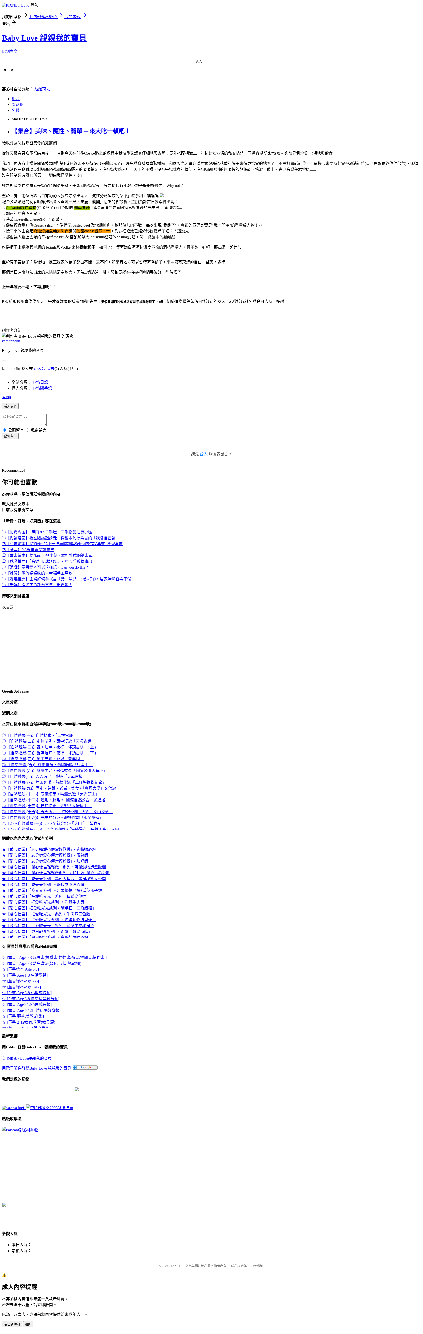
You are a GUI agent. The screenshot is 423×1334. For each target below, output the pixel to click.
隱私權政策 (239, 1266)
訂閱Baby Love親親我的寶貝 (27, 1058)
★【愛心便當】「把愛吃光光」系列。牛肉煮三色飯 (46, 914)
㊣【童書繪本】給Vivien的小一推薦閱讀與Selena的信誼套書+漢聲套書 (62, 544)
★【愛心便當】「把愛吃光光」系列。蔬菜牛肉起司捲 (48, 926)
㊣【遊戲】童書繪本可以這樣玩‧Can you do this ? (45, 567)
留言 (50, 369)
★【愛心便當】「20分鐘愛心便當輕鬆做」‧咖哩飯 (45, 861)
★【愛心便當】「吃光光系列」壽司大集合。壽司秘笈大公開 (54, 879)
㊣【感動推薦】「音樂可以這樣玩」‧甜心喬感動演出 (47, 561)
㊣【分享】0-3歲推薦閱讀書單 (28, 550)
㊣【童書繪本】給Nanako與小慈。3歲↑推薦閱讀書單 (47, 555)
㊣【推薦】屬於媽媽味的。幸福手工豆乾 (37, 573)
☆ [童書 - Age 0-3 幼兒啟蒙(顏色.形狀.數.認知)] (42, 963)
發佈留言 (10, 436)
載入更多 (10, 406)
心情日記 (40, 382)
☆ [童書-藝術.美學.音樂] (23, 1016)
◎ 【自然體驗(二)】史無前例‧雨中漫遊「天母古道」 (48, 741)
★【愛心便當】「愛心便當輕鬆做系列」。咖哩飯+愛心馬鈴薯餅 (56, 873)
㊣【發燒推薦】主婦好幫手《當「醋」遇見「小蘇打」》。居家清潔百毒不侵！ (68, 579)
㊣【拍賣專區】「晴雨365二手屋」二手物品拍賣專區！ (49, 532)
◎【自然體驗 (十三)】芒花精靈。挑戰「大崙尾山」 (47, 806)
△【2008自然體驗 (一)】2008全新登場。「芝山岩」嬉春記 (51, 823)
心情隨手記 (42, 388)
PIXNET (174, 1266)
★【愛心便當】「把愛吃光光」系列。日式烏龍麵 (44, 896)
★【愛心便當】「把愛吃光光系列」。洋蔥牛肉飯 (43, 902)
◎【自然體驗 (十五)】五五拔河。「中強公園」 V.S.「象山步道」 (57, 812)
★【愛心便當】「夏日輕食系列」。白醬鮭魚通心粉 (45, 937)
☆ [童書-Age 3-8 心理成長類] (27, 993)
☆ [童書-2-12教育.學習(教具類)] (29, 1022)
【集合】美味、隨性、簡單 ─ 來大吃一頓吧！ (71, 131)
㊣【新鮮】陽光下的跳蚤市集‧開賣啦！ (37, 585)
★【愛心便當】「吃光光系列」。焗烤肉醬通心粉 (43, 885)
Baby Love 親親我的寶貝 (44, 38)
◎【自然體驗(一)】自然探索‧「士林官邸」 (39, 735)
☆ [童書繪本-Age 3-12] (21, 987)
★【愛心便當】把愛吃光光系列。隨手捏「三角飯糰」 (49, 908)
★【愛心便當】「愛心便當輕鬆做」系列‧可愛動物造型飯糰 (54, 867)
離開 (28, 1324)
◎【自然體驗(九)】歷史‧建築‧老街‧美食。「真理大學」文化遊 (59, 788)
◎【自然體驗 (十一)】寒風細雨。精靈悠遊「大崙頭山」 (50, 794)
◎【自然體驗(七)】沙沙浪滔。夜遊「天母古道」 (44, 776)
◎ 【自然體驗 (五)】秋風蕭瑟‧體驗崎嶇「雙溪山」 (47, 765)
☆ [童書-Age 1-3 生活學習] (25, 975)
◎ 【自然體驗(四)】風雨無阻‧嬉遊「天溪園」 (43, 759)
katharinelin (11, 341)
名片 (16, 110)
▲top (6, 397)
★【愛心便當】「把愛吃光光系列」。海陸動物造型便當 (49, 920)
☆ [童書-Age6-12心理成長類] (27, 1004)
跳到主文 (10, 51)
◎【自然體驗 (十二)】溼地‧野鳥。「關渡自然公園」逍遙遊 (53, 800)
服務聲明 (258, 1266)
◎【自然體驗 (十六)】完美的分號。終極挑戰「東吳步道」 (52, 818)
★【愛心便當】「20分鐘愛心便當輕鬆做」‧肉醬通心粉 (49, 849)
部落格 (18, 105)
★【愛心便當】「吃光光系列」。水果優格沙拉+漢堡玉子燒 (52, 890)
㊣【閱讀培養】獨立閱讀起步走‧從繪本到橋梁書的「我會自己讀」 (60, 538)
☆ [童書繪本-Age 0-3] (20, 969)
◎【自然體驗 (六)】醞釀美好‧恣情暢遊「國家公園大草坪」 (54, 771)
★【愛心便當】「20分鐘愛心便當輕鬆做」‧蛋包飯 (45, 855)
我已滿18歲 (12, 1324)
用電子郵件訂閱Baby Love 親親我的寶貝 (36, 1068)
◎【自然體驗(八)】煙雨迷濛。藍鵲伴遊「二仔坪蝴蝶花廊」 (54, 782)
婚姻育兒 (42, 89)
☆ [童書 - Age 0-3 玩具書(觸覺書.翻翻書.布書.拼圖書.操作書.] (54, 957)
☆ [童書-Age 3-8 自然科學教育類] (30, 999)
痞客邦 (40, 369)
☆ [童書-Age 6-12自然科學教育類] (31, 1010)
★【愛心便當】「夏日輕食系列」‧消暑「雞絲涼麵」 (47, 932)
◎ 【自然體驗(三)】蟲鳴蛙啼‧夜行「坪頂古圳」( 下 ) (49, 753)
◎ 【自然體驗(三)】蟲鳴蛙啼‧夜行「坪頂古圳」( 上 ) (49, 747)
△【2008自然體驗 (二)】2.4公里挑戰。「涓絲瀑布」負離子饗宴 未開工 (62, 829)
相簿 (16, 99)
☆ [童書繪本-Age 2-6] (20, 981)
